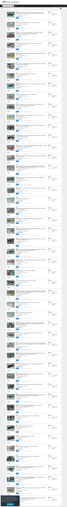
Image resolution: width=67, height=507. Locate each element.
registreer (56, 5)
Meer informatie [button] (9, 501)
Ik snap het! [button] (10, 504)
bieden (17, 28)
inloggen (61, 5)
